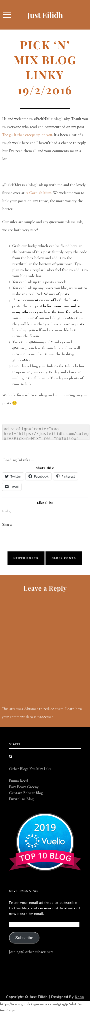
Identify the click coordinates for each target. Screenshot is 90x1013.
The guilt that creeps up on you (27, 134)
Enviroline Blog (21, 798)
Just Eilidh (45, 15)
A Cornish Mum (38, 192)
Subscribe (24, 938)
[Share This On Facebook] (16, 524)
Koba (79, 996)
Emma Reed (18, 780)
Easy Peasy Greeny (23, 786)
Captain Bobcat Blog (26, 792)
